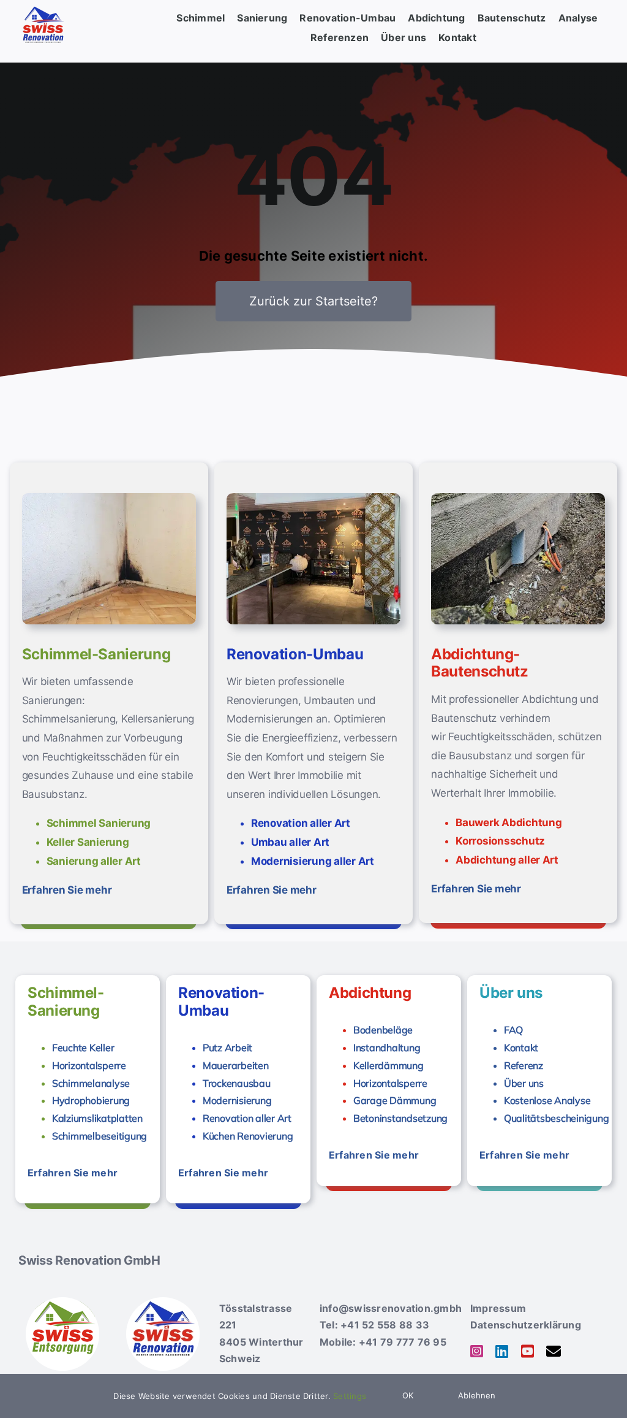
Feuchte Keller (83, 1047)
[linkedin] (501, 1351)
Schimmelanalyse (91, 1083)
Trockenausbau (237, 1083)
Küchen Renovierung (248, 1136)
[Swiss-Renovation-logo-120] (163, 1302)
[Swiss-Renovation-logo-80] (42, 8)
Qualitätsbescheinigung (556, 1118)
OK (407, 1395)
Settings (351, 1396)
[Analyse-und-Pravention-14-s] (109, 498)
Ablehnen (477, 1395)
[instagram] (476, 1351)
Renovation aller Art (247, 1118)
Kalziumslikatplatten (97, 1118)
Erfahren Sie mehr (67, 890)
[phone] (579, 1351)
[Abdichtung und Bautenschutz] (518, 498)
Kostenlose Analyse (547, 1100)
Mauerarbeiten (236, 1065)
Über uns (524, 1083)
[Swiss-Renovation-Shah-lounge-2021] (313, 498)
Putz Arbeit (227, 1047)
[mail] (553, 1351)
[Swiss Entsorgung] (62, 1302)
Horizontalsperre (89, 1065)
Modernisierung (237, 1100)
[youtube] (527, 1351)
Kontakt (521, 1047)
